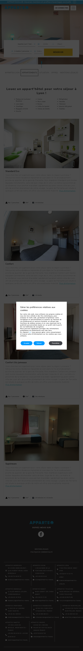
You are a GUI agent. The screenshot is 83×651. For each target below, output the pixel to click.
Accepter (26, 343)
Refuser (39, 343)
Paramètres (55, 343)
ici (30, 332)
